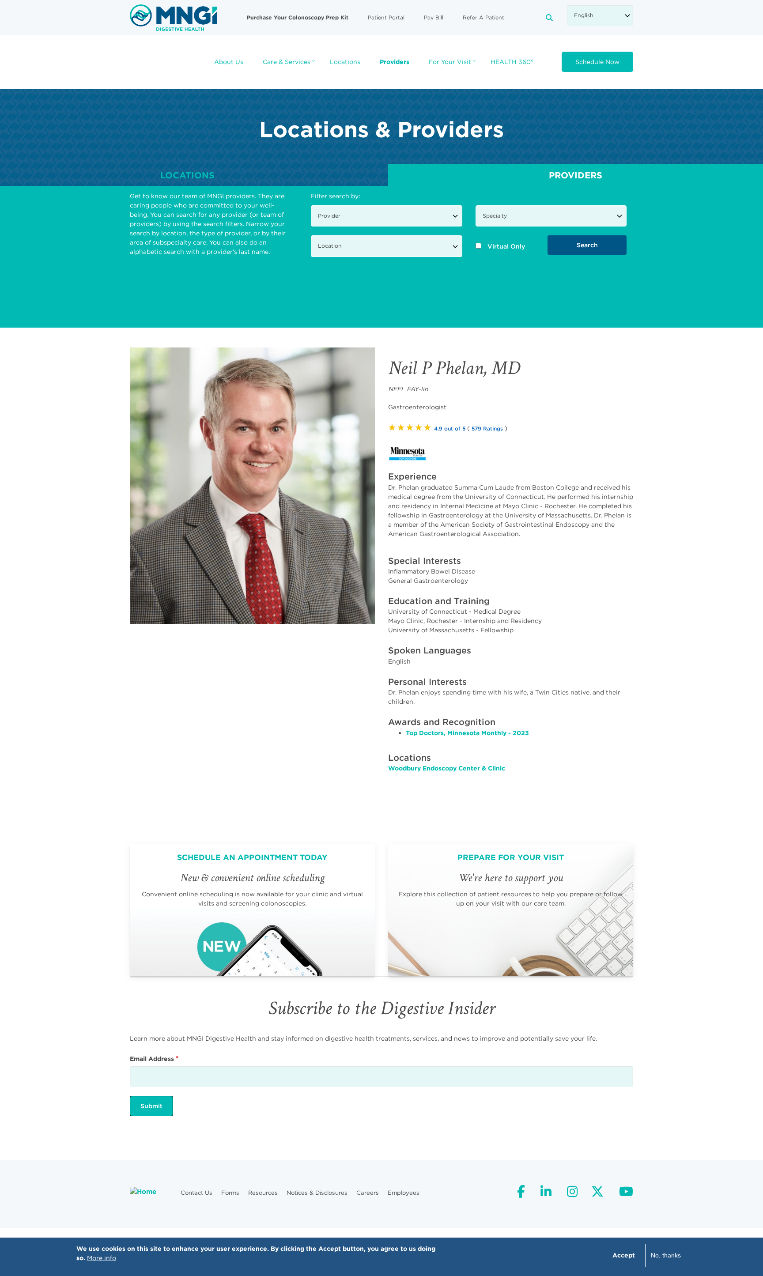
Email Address (152, 1059)
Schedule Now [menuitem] (597, 62)
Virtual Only (506, 246)
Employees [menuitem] (403, 1193)
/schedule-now (252, 910)
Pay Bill (433, 17)
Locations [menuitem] (345, 62)
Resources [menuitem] (263, 1193)
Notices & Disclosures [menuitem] (317, 1193)
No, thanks (666, 1255)
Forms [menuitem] (230, 1193)
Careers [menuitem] (367, 1193)
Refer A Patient (483, 17)
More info (101, 1258)
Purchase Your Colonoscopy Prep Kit (297, 17)
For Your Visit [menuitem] (453, 65)
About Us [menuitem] (228, 62)
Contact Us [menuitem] (196, 1193)
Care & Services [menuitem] (290, 65)
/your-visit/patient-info (510, 910)
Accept (623, 1255)
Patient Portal (386, 17)
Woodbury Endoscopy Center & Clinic (446, 768)
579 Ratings (487, 428)
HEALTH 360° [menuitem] (512, 62)
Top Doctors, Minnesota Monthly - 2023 (467, 733)
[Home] (173, 17)
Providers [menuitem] (394, 62)
